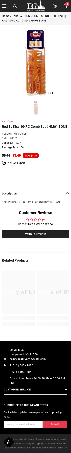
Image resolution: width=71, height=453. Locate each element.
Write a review (35, 234)
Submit (55, 424)
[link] (18, 318)
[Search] (15, 6)
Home (5, 15)
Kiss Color (8, 121)
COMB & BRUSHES (44, 15)
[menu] (4, 6)
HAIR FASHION (21, 15)
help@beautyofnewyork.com (28, 358)
